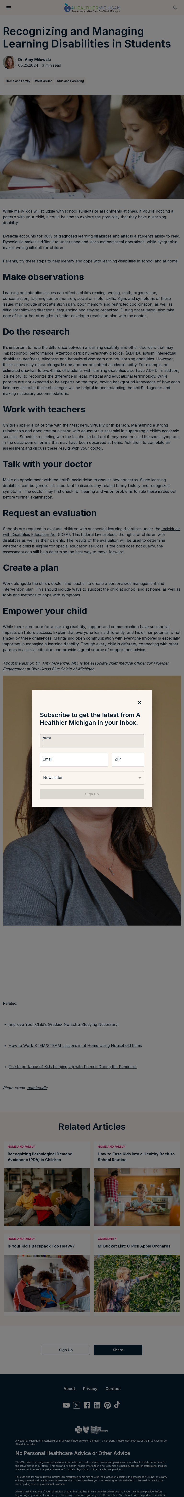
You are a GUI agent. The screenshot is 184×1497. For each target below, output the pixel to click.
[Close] (139, 702)
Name (47, 738)
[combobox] (92, 777)
